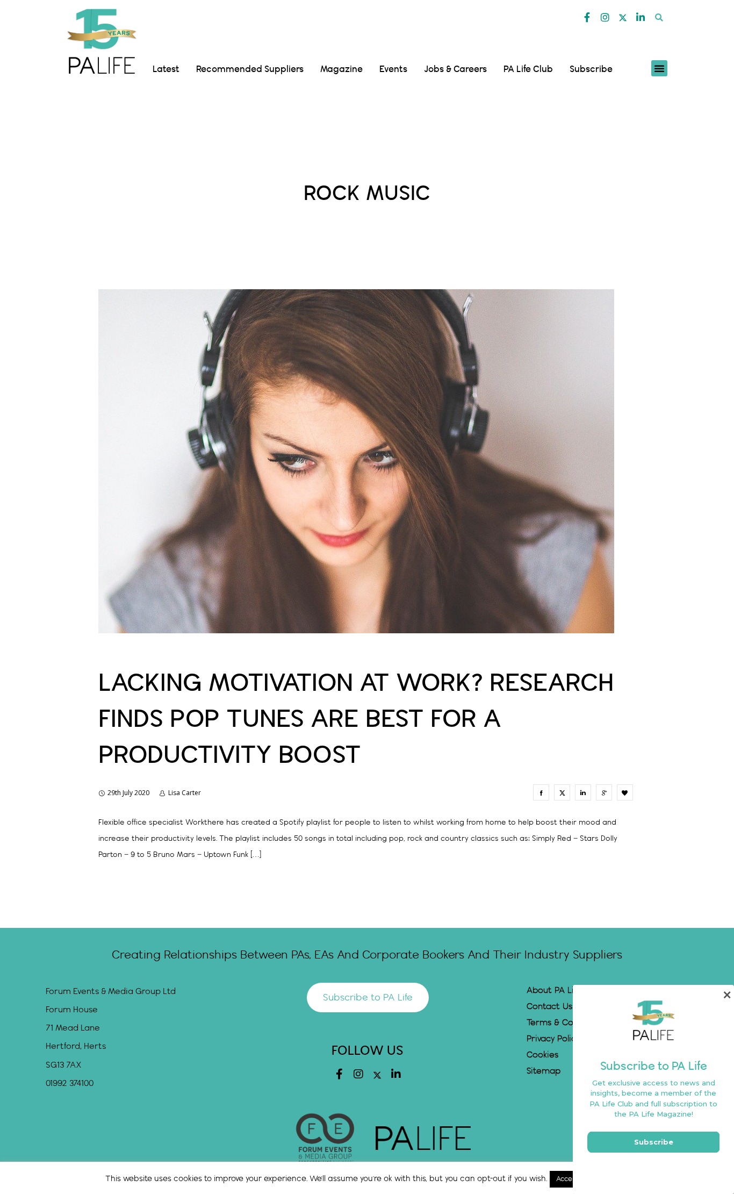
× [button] (727, 994)
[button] (659, 17)
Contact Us (549, 1006)
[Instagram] (605, 17)
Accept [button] (567, 1179)
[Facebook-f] (587, 17)
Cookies (542, 1055)
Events (393, 69)
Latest (166, 69)
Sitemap (543, 1071)
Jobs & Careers (455, 69)
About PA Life (554, 990)
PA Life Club (528, 69)
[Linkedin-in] (640, 17)
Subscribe (591, 69)
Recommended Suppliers (250, 69)
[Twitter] (623, 18)
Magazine (341, 69)
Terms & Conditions (566, 1022)
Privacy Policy (553, 1038)
